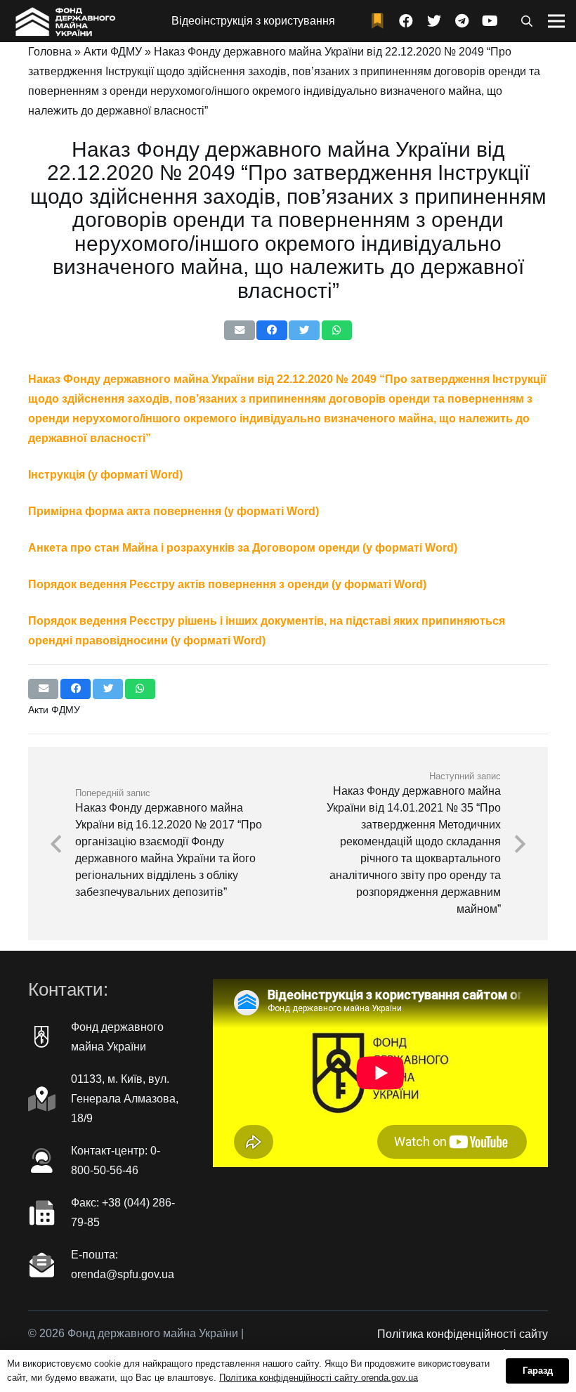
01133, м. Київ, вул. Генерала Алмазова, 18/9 (124, 1098)
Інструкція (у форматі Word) (105, 475)
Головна (50, 52)
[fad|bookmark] (381, 21)
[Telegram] (462, 21)
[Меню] (556, 21)
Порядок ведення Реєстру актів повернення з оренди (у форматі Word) (227, 584)
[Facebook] (406, 21)
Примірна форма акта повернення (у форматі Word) (173, 511)
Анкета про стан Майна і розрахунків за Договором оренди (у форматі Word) (242, 548)
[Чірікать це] (304, 330)
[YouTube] (490, 21)
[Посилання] (64, 21)
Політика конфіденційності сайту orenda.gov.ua (318, 1377)
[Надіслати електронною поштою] (239, 330)
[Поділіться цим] (271, 330)
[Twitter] (434, 21)
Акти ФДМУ (113, 52)
